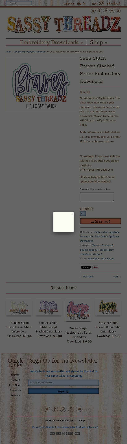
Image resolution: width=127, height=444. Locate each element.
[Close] (71, 213)
